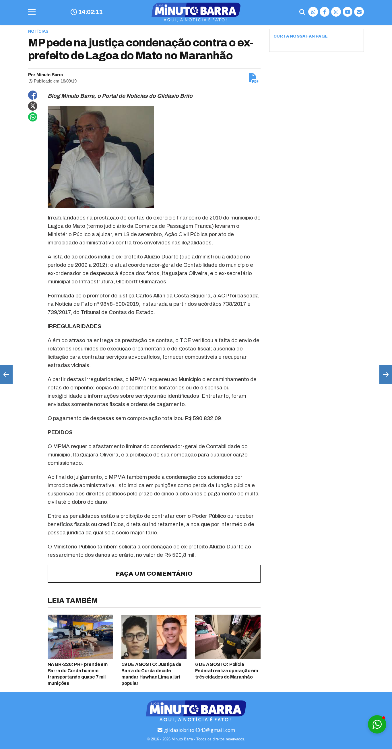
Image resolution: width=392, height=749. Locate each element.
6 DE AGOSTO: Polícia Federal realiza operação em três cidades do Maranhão (226, 670)
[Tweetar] (32, 106)
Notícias (38, 31)
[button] (377, 724)
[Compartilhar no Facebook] (32, 95)
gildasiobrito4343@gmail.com (199, 730)
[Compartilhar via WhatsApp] (32, 116)
